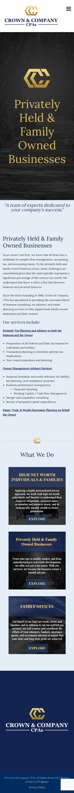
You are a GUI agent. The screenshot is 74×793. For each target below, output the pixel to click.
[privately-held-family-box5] (37, 560)
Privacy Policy (37, 787)
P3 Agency (43, 781)
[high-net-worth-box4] (37, 496)
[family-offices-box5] (37, 625)
